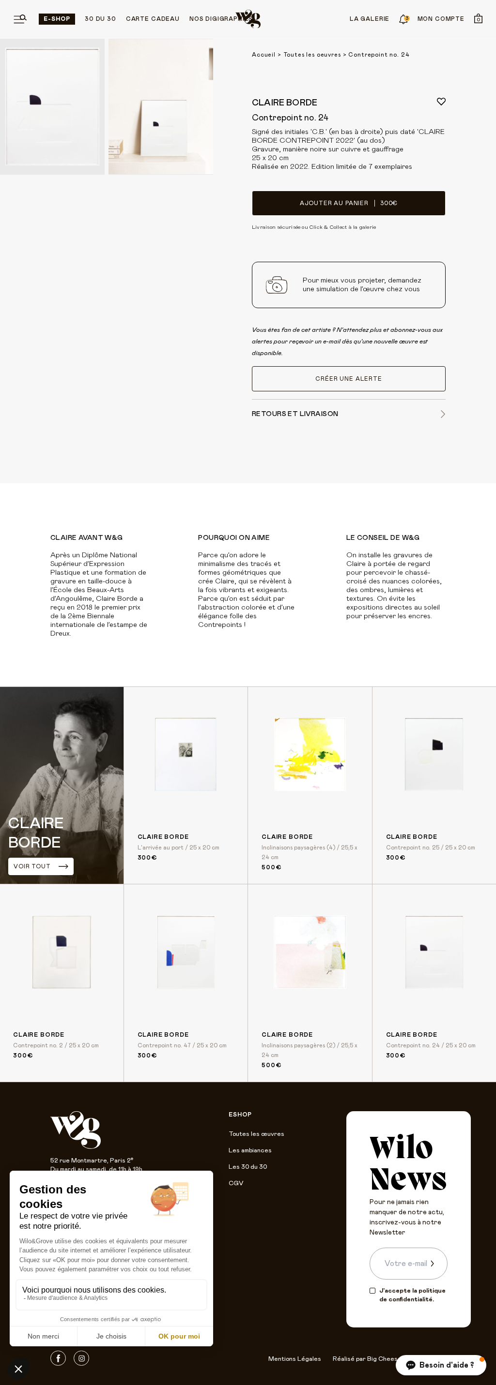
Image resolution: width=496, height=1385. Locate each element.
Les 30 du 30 (248, 1167)
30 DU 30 (100, 19)
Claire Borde (284, 103)
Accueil (264, 55)
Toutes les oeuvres (312, 55)
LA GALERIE (369, 19)
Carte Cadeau (153, 19)
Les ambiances (250, 1150)
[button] (441, 1365)
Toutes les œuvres (256, 1134)
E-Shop (57, 19)
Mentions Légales (294, 1359)
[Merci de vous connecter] (441, 101)
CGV (236, 1183)
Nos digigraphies (221, 19)
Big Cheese (384, 1359)
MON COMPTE (441, 19)
